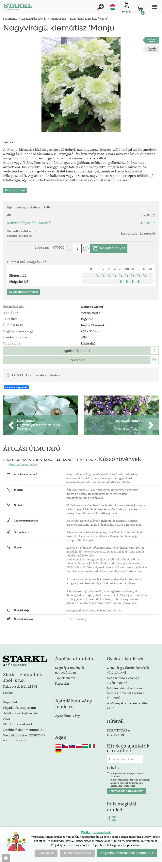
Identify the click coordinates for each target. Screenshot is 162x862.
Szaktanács (77, 360)
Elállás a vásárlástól (17, 724)
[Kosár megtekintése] (140, 8)
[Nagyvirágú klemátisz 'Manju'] (81, 84)
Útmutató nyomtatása (23, 464)
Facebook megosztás (16, 387)
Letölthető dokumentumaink (23, 730)
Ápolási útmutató (77, 350)
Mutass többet (15, 190)
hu (113, 7)
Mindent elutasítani (77, 853)
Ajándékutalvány (67, 715)
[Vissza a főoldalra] (6, 858)
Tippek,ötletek (65, 678)
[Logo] (18, 8)
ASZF (7, 718)
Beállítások (46, 853)
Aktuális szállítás (152, 49)
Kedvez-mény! (152, 40)
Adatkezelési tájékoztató (20, 713)
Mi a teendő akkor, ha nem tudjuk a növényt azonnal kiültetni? (126, 693)
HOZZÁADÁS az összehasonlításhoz (36, 375)
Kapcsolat (10, 702)
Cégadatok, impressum (19, 707)
